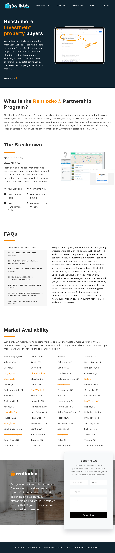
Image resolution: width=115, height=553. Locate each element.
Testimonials (77, 5)
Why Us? (61, 5)
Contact (106, 5)
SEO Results (42, 5)
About (93, 5)
